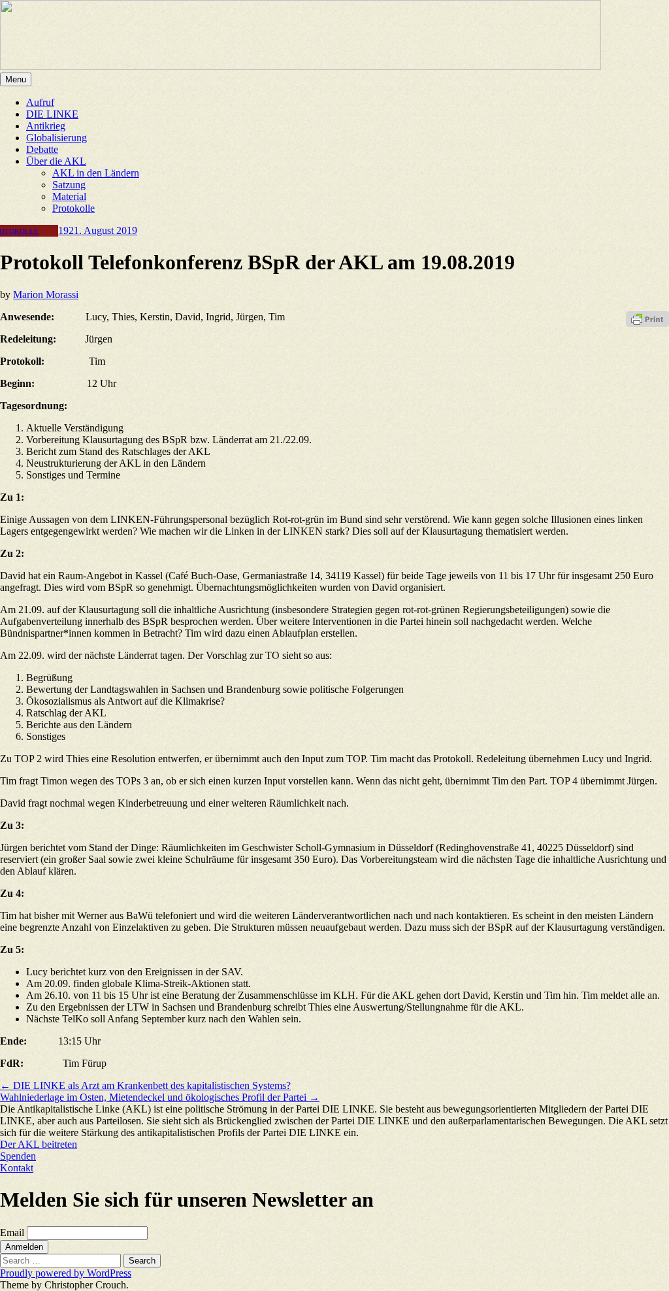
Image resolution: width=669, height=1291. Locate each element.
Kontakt (16, 1167)
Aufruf (40, 102)
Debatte (42, 149)
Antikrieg (45, 125)
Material (69, 196)
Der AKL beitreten (38, 1144)
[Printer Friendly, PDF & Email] (647, 318)
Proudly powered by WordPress (65, 1273)
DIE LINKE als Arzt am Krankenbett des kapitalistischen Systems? (145, 1085)
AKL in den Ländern (95, 172)
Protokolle (73, 208)
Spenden (18, 1156)
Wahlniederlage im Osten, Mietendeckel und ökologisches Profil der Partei (159, 1097)
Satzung (69, 184)
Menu (15, 79)
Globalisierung (56, 137)
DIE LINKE (52, 114)
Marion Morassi (45, 294)
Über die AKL (56, 161)
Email (12, 1232)
